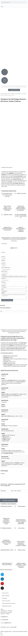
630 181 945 (5, 619)
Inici (1, 93)
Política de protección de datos (8, 603)
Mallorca (11, 173)
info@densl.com (7, 622)
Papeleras (13, 93)
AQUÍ (15, 627)
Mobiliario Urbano (7, 93)
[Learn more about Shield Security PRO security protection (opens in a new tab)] (1, 634)
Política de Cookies (6, 600)
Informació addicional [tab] (5, 307)
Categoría (3, 274)
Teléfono (3, 264)
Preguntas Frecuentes (6, 606)
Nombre (3, 256)
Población (3, 282)
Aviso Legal (4, 598)
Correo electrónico (5, 267)
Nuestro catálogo (5, 595)
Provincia (3, 285)
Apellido (3, 260)
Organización (4, 271)
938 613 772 (5, 616)
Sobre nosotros (5, 593)
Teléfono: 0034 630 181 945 (6, 569)
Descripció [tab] (2, 305)
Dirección (3, 278)
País (2, 289)
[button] (14, 86)
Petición (3, 293)
